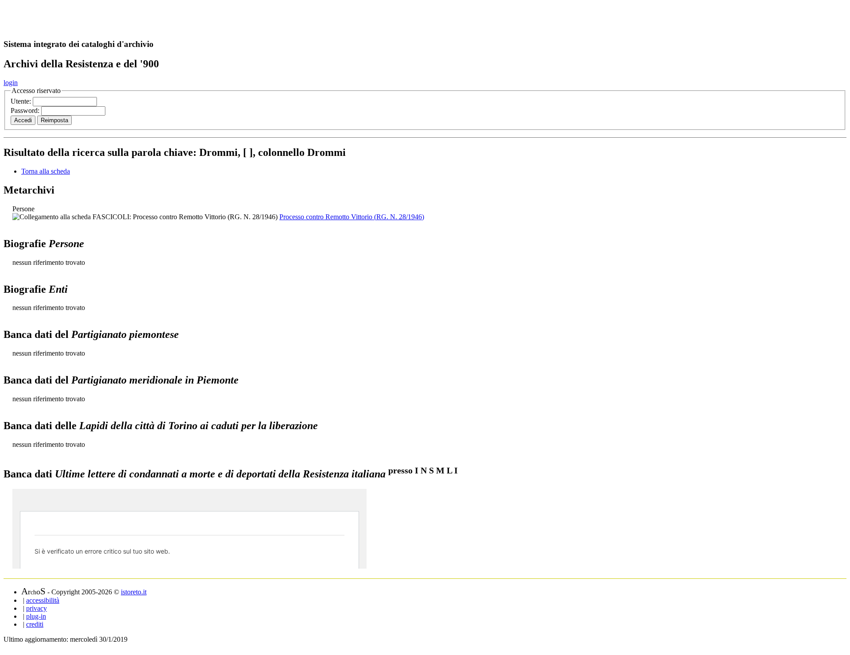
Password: (26, 110)
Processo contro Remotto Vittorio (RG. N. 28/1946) (351, 217)
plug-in (36, 616)
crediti (34, 624)
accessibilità (42, 600)
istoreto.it (134, 592)
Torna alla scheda (45, 171)
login (11, 82)
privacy (36, 608)
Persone (23, 209)
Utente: (22, 101)
